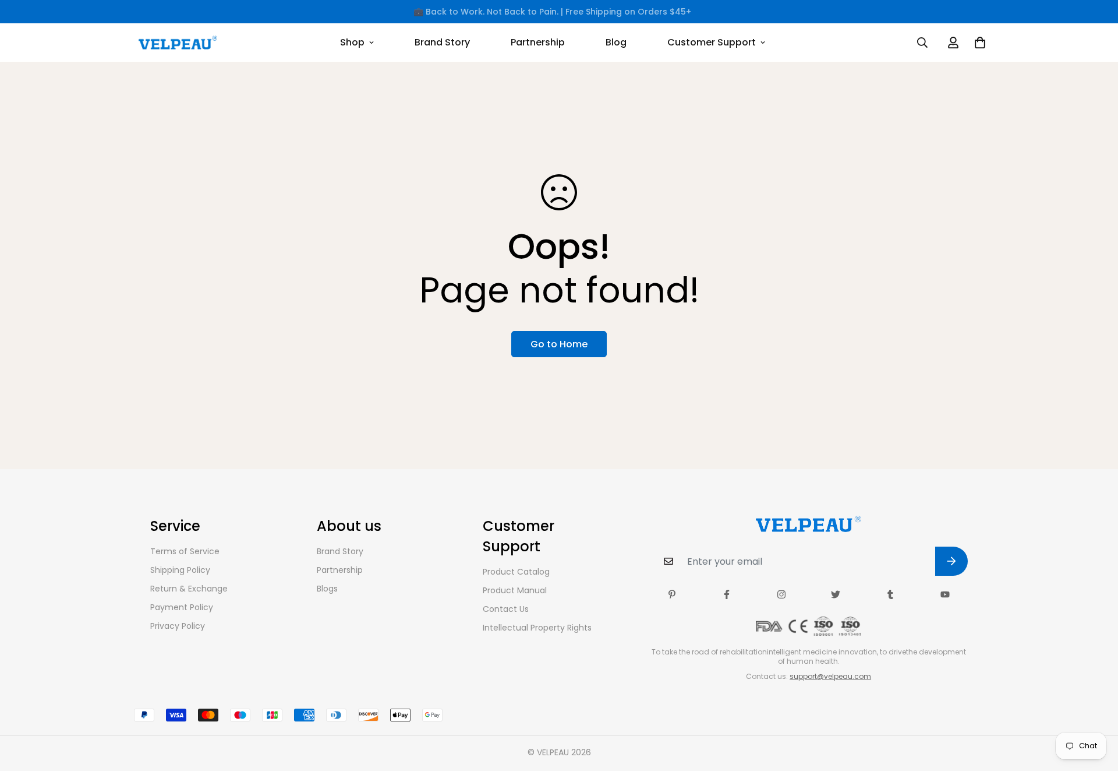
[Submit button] (951, 561)
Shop (352, 42)
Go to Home (559, 344)
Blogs (327, 588)
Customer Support (711, 42)
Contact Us (506, 609)
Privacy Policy (177, 626)
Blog (616, 42)
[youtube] (945, 594)
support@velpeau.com (830, 676)
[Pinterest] (672, 594)
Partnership (538, 42)
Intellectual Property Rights (537, 627)
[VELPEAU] (178, 42)
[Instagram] (781, 594)
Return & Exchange (189, 588)
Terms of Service (185, 551)
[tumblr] (890, 594)
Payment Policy (181, 607)
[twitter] (835, 594)
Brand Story (442, 42)
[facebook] (726, 594)
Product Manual (515, 590)
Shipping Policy (180, 570)
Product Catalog (516, 572)
